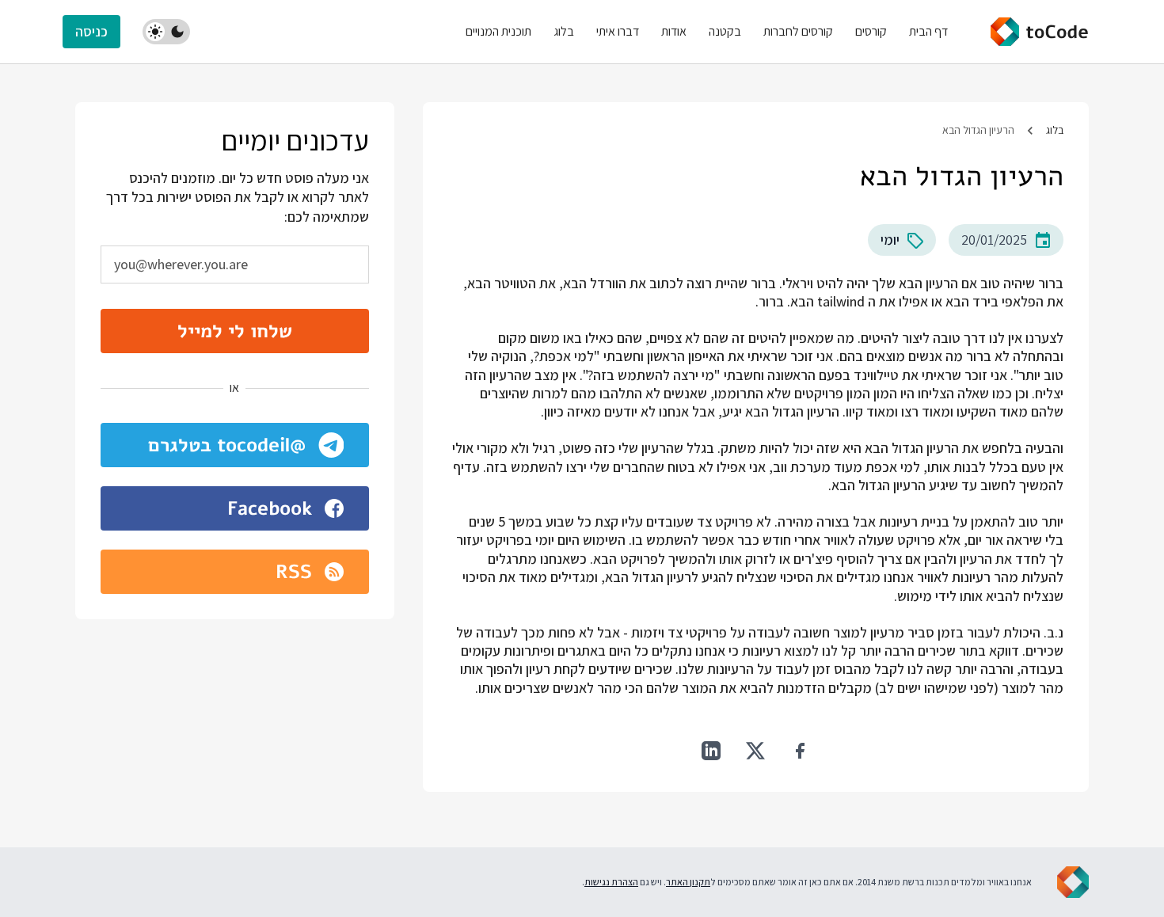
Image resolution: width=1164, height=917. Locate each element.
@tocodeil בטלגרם (227, 445)
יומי (890, 239)
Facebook (269, 508)
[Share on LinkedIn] (711, 751)
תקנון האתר (688, 882)
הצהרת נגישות (611, 882)
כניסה (91, 31)
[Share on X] (755, 751)
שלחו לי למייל (234, 331)
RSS (294, 571)
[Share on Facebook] (800, 751)
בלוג (1054, 130)
